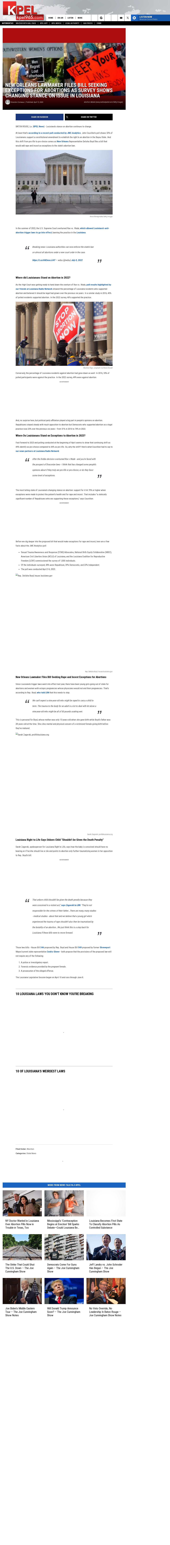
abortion (30, 1149)
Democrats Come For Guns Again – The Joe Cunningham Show (63, 1268)
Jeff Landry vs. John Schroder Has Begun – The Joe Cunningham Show (105, 1268)
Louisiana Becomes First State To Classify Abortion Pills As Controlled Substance (105, 1224)
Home (50, 18)
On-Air (60, 18)
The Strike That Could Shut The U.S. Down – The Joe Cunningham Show (19, 1268)
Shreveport (105, 947)
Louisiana (81, 232)
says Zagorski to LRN (70, 905)
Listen (70, 18)
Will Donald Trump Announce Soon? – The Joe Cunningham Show (63, 1312)
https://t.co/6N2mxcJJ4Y (43, 260)
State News (31, 1153)
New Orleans (63, 141)
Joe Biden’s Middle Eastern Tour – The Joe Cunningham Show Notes (21, 1312)
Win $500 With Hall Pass (26, 23)
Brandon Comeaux (17, 102)
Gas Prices (88, 23)
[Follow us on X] (127, 18)
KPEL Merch (56, 23)
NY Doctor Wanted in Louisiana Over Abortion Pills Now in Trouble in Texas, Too (22, 1224)
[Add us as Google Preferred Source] (101, 18)
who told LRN (43, 692)
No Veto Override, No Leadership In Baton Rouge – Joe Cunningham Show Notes (105, 1312)
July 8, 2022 (76, 260)
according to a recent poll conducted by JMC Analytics (54, 133)
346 (42, 947)
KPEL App (44, 23)
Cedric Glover (53, 951)
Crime (99, 23)
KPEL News (38, 126)
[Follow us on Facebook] (108, 18)
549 (80, 947)
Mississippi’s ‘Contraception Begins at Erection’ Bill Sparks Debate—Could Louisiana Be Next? (63, 1224)
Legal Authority (72, 23)
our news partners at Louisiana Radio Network (37, 451)
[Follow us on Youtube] (121, 18)
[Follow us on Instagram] (114, 18)
